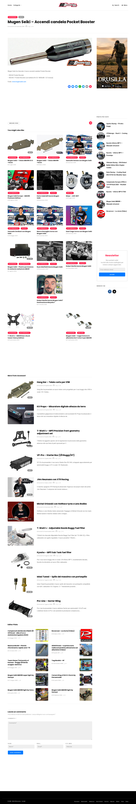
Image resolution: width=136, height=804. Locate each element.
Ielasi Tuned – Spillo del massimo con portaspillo (62, 576)
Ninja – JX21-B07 (72, 196)
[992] (50, 189)
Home (10, 5)
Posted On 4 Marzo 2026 (45, 483)
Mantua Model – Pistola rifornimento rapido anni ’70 (19, 647)
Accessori (12, 17)
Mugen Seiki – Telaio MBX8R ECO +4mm (20, 161)
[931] (21, 496)
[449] (79, 154)
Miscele (112, 801)
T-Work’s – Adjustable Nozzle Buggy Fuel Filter (61, 528)
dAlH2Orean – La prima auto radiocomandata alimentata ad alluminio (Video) (65, 648)
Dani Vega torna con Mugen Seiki (79, 231)
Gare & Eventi (99, 801)
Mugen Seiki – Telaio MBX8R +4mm (48, 161)
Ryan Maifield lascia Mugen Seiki (50, 267)
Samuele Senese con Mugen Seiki (79, 160)
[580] (21, 618)
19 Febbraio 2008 (57, 695)
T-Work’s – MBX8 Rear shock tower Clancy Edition (19, 337)
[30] (21, 424)
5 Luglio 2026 (12, 164)
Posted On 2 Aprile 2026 (44, 458)
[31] (21, 472)
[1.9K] (21, 189)
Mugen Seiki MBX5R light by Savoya (62, 691)
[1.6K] (21, 225)
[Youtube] (114, 291)
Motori (69, 193)
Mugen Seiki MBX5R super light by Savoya (21, 676)
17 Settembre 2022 (72, 340)
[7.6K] (21, 594)
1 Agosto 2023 (13, 271)
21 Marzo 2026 (42, 164)
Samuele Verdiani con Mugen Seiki (19, 232)
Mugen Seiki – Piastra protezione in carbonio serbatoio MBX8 (20, 268)
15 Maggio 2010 (13, 667)
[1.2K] (21, 260)
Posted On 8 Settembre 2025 (46, 531)
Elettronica (91, 801)
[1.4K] (21, 329)
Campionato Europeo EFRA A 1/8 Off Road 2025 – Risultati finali (116, 184)
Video (127, 801)
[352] (21, 521)
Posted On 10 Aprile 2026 (45, 410)
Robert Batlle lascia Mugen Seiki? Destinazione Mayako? (50, 301)
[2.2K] (79, 189)
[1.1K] (50, 294)
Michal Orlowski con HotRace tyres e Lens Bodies (62, 503)
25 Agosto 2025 (13, 200)
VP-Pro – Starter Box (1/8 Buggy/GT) (56, 455)
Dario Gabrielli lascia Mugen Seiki (48, 197)
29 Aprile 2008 (13, 693)
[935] (79, 260)
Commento (12, 718)
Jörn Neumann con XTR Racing (53, 479)
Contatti (23, 801)
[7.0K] (21, 569)
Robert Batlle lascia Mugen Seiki (78, 266)
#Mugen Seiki (13, 123)
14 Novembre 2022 (72, 268)
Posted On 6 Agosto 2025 (45, 555)
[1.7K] (50, 225)
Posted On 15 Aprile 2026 (45, 385)
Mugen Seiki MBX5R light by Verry (21, 690)
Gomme (106, 801)
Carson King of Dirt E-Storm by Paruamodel (64, 676)
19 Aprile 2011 (56, 653)
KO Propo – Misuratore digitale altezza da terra (61, 406)
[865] (79, 225)
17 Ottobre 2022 (42, 304)
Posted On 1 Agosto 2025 (45, 580)
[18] (21, 154)
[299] (50, 154)
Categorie (16, 5)
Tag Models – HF (58, 660)
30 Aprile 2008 (56, 680)
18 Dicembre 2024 (43, 200)
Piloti (82, 157)
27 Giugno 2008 (13, 680)
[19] (21, 448)
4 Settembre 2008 (57, 663)
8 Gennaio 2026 (71, 162)
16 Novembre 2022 (43, 269)
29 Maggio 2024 (13, 235)
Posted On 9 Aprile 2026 (44, 437)
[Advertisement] (50, 103)
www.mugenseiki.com (19, 82)
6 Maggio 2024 (13, 638)
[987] (79, 329)
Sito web (69, 743)
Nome (10, 743)
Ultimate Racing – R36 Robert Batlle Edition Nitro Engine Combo (116, 165)
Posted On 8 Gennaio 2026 (45, 507)
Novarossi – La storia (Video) (63, 631)
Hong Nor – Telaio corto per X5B (53, 382)
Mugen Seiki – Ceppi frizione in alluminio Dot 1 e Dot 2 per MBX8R (79, 337)
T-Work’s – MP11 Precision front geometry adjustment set (58, 432)
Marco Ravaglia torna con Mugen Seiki (47, 232)
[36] (21, 399)
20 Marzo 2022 (56, 634)
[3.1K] (21, 545)
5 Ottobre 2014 (13, 651)
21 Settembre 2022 (14, 340)
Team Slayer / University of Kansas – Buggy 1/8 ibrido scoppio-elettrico (18, 662)
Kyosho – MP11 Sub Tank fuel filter (54, 552)
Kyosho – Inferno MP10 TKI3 (116, 192)
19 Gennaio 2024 (71, 233)
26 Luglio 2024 (71, 198)
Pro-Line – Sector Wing (49, 601)
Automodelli (24, 157)
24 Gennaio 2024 (43, 235)
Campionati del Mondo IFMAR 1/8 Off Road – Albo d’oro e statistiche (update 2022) (21, 633)
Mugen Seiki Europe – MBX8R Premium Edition (19, 197)
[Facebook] (110, 291)
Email (39, 743)
